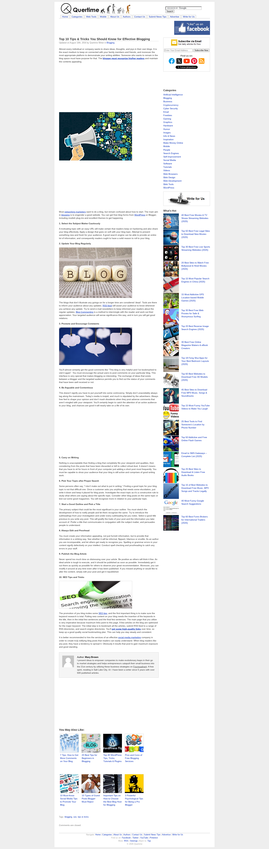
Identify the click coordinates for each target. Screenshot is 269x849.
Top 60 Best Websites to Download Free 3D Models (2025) (194, 377)
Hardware (168, 125)
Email (166, 112)
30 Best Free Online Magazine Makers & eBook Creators (194, 345)
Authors (126, 16)
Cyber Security (170, 108)
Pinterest (154, 838)
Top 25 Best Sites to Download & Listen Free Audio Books (193, 472)
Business (167, 101)
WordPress (139, 215)
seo (75, 817)
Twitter (135, 838)
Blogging (110, 43)
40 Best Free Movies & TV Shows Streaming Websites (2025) (194, 218)
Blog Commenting (84, 312)
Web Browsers (170, 174)
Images (167, 132)
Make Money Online (173, 143)
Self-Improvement (172, 156)
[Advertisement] (115, 28)
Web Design (169, 177)
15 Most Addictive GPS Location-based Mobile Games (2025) (192, 297)
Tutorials (167, 167)
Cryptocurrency (170, 105)
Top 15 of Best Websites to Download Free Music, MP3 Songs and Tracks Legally (195, 488)
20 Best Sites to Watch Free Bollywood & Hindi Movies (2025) (195, 265)
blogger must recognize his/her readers (123, 58)
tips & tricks (83, 817)
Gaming (167, 118)
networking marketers (75, 212)
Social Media (169, 160)
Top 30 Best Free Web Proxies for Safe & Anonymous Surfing (192, 313)
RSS (126, 841)
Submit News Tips (157, 16)
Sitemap (133, 841)
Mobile (103, 16)
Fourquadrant (140, 666)
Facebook (126, 838)
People (166, 150)
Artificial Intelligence (173, 94)
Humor (166, 129)
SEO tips (103, 613)
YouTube (144, 838)
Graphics (167, 122)
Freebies (167, 115)
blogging (65, 215)
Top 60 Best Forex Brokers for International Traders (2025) (194, 519)
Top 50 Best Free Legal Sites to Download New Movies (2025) (195, 234)
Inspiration (168, 139)
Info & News (169, 136)
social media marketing (129, 637)
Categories (77, 16)
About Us (114, 16)
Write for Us (189, 16)
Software (167, 163)
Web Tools (91, 16)
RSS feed (107, 305)
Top (149, 841)
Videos (166, 170)
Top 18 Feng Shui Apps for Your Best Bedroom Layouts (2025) (195, 361)
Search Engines (171, 153)
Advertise (174, 16)
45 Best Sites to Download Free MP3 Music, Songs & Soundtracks (194, 392)
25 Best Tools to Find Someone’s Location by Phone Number (192, 424)
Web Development (172, 181)
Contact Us (139, 16)
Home (65, 16)
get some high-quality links (126, 629)
